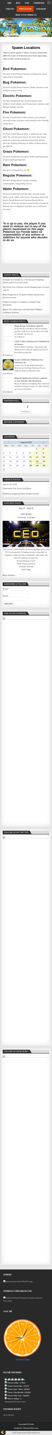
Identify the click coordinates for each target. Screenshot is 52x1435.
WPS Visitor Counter (19, 1401)
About (18, 3)
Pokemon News (39, 3)
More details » (9, 575)
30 (46, 465)
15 (39, 457)
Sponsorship (41, 9)
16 (46, 457)
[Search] (49, 2)
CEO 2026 (26, 514)
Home (9, 3)
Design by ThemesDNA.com (26, 1428)
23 (46, 461)
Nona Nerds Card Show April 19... (29, 326)
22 (39, 461)
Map (29, 569)
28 (33, 465)
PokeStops (10, 9)
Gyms (27, 3)
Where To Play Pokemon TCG (26, 14)
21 (33, 461)
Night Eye (36, 1433)
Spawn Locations (25, 9)
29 (39, 465)
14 (33, 457)
